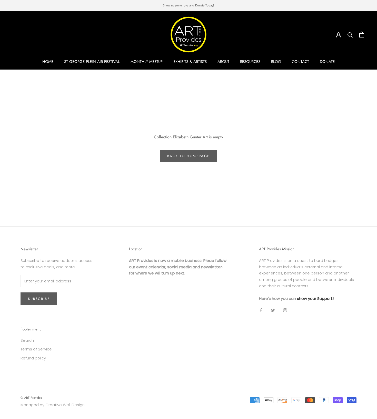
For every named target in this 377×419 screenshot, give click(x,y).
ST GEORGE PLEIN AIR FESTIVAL (92, 61)
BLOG (276, 61)
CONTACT (300, 61)
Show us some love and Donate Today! (188, 5)
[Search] (350, 34)
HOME (47, 61)
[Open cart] (361, 34)
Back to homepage (188, 156)
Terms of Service (36, 349)
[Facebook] (261, 310)
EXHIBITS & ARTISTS (190, 61)
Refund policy (33, 358)
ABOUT (223, 61)
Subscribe (39, 298)
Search (27, 340)
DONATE (327, 61)
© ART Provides (31, 397)
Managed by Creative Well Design (53, 404)
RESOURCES (250, 61)
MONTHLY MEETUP (147, 61)
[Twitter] (273, 310)
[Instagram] (285, 310)
